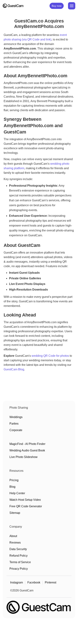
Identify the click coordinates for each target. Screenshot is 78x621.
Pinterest (50, 582)
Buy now (56, 5)
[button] (71, 5)
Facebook (33, 582)
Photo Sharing (18, 407)
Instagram (16, 582)
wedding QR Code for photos (50, 355)
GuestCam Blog (14, 369)
